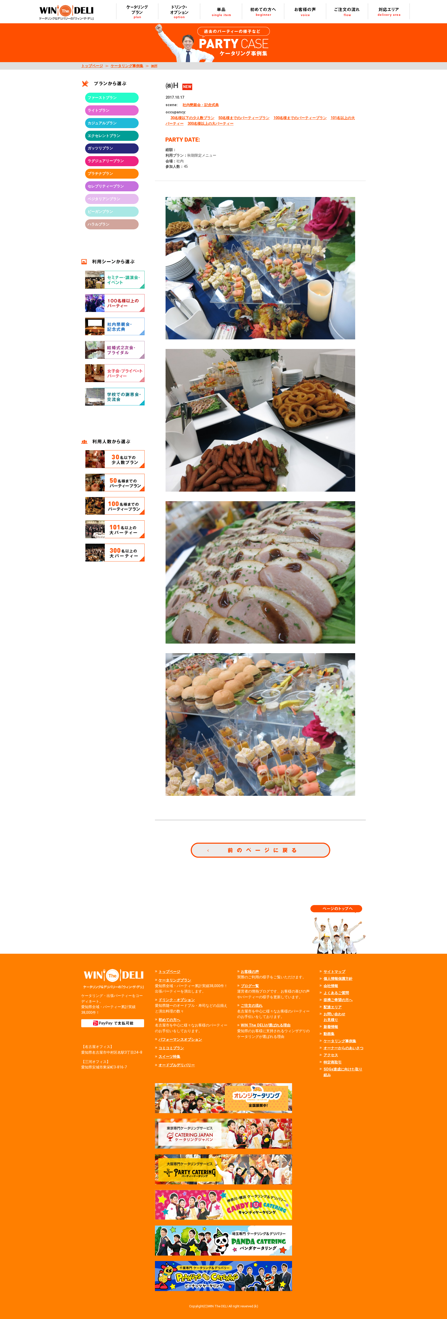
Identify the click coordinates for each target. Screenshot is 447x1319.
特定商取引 (333, 1062)
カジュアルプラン (102, 123)
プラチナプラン (100, 173)
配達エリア (333, 1007)
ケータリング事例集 (127, 66)
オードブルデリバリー (177, 1065)
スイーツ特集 (169, 1056)
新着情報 (331, 1027)
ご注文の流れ (252, 1005)
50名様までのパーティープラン (244, 118)
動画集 (329, 1034)
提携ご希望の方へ (338, 1000)
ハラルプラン (98, 224)
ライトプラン (98, 110)
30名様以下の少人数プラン (192, 118)
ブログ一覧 (250, 986)
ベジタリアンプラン (104, 199)
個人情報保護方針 (338, 979)
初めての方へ (169, 1020)
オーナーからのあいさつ (343, 1048)
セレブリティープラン (106, 186)
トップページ (92, 66)
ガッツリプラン (100, 148)
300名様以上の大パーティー (211, 123)
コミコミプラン (171, 1048)
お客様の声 (250, 972)
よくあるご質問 (336, 993)
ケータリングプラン (175, 980)
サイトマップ (334, 972)
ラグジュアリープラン (106, 161)
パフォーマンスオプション (180, 1039)
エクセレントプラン (104, 136)
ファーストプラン (102, 98)
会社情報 (331, 986)
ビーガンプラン (100, 211)
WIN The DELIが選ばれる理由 (265, 1025)
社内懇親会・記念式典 (201, 105)
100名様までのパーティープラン (300, 118)
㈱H (154, 66)
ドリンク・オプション (177, 1000)
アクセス (331, 1055)
